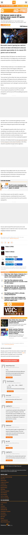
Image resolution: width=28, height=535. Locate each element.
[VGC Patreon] (17, 6)
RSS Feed (3, 489)
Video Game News (6, 24)
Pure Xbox (3, 513)
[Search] (26, 2)
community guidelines (9, 344)
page (23, 352)
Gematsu (3, 506)
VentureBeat (9, 170)
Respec (2, 518)
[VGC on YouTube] (23, 6)
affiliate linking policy (14, 238)
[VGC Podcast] (19, 6)
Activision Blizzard (16, 60)
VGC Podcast (4, 494)
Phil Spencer (12, 56)
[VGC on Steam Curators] (26, 6)
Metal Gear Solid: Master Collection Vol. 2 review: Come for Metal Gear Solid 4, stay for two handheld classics (15, 276)
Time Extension (4, 520)
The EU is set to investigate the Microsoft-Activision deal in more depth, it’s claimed (18, 187)
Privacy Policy (4, 485)
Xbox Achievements (5, 521)
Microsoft (23, 58)
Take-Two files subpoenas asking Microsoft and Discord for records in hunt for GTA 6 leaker (15, 282)
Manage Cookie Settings (6, 477)
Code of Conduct (5, 482)
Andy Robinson (23, 26)
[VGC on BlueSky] (22, 6)
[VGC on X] (20, 6)
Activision (3, 70)
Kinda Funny (4, 507)
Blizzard (20, 68)
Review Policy (4, 487)
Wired (7, 56)
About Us (3, 478)
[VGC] (14, 2)
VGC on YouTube (5, 498)
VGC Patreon (4, 492)
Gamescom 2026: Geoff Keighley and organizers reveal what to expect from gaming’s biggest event (15, 299)
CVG (2, 504)
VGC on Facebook (5, 491)
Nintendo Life (4, 509)
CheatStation (4, 502)
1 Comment (24, 338)
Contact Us (3, 484)
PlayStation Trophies (5, 511)
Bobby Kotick (11, 140)
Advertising (3, 480)
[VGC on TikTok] (25, 6)
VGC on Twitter (4, 496)
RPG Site (3, 516)
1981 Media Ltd (9, 466)
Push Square (4, 514)
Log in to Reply (9, 377)
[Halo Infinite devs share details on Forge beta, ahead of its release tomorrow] (4, 323)
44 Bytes (9, 524)
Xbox (25, 141)
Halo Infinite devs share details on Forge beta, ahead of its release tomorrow (17, 321)
